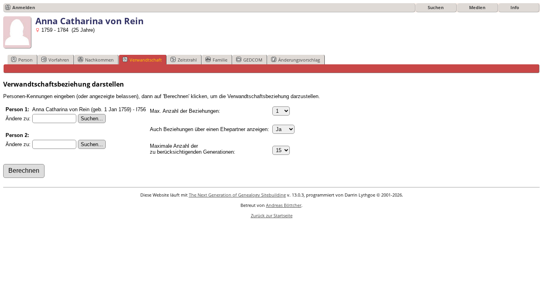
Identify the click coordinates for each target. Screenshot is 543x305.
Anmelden (23, 7)
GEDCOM (252, 60)
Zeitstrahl (187, 60)
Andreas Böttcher (283, 205)
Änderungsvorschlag (299, 60)
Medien (477, 7)
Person (25, 60)
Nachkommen (99, 60)
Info (514, 7)
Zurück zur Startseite (272, 215)
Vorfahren (58, 60)
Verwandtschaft (146, 60)
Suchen (436, 7)
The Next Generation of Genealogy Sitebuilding (237, 195)
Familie (220, 60)
